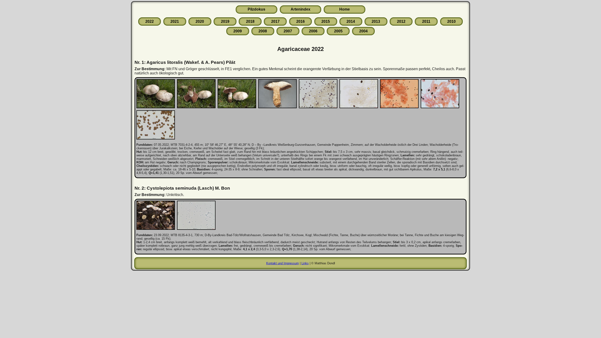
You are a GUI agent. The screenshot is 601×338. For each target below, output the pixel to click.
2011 (426, 21)
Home (344, 9)
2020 (200, 21)
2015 (325, 21)
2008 (262, 31)
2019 (225, 21)
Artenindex (300, 9)
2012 (401, 21)
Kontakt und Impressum (282, 263)
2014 (351, 21)
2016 (300, 21)
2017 (275, 21)
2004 (363, 31)
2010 (451, 21)
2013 (376, 21)
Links (305, 263)
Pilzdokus (256, 9)
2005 (338, 31)
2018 (250, 21)
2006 (313, 31)
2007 (288, 31)
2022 (149, 21)
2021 (174, 21)
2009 (237, 31)
